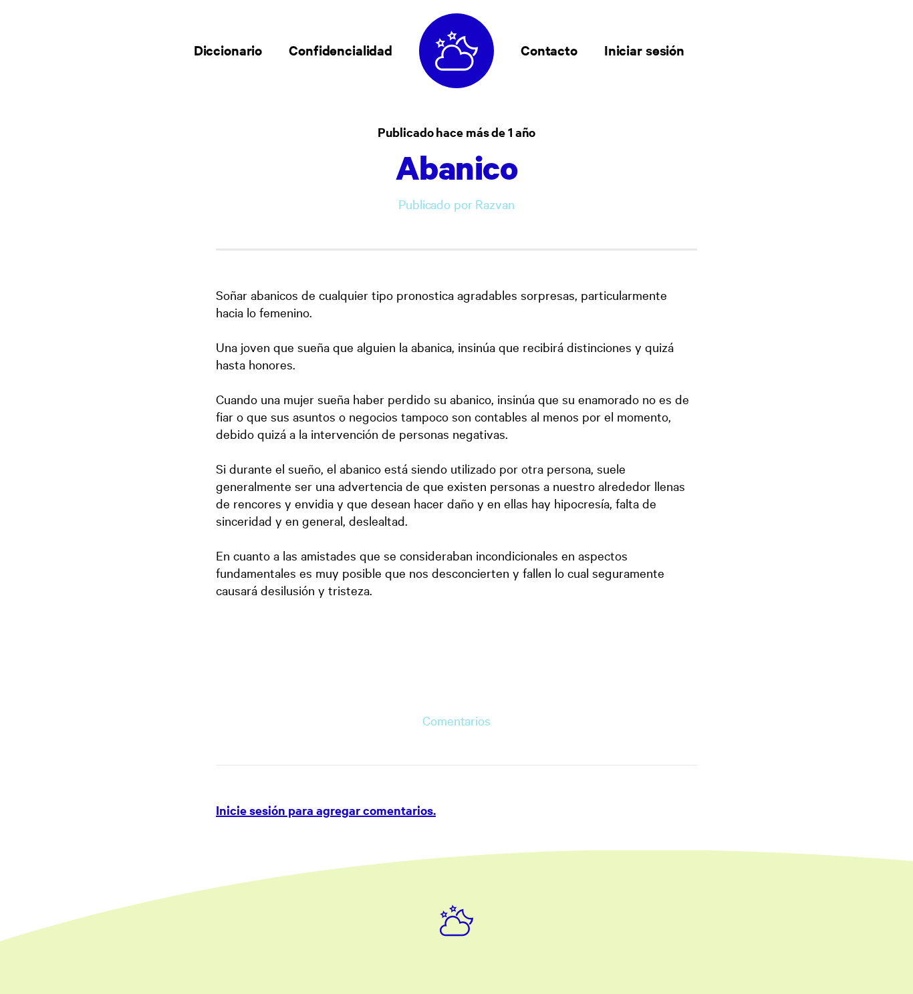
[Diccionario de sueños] (456, 50)
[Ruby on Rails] (456, 920)
